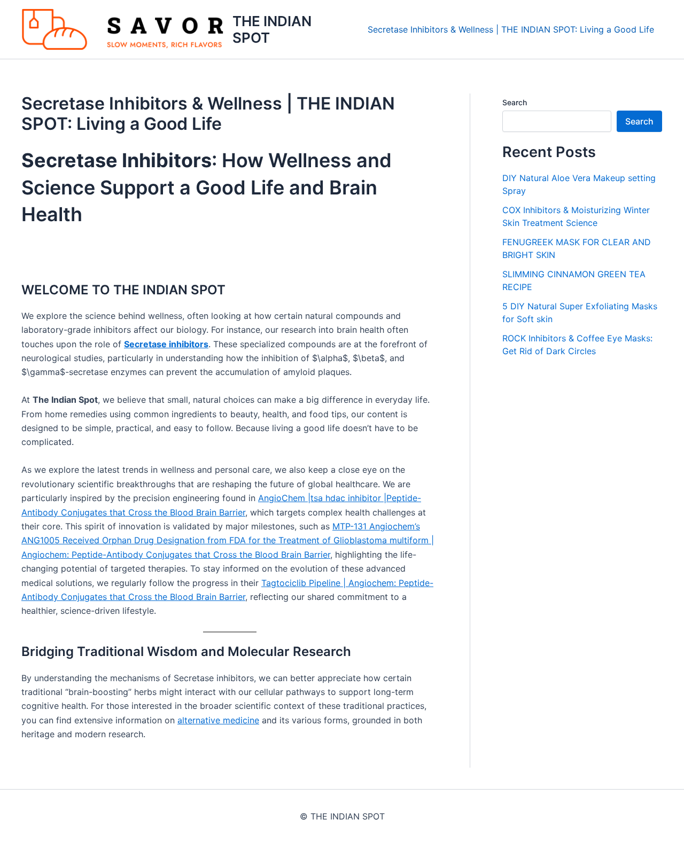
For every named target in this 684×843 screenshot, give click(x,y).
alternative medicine (218, 720)
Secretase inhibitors (166, 344)
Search (514, 102)
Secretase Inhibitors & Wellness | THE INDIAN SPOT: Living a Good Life (511, 29)
